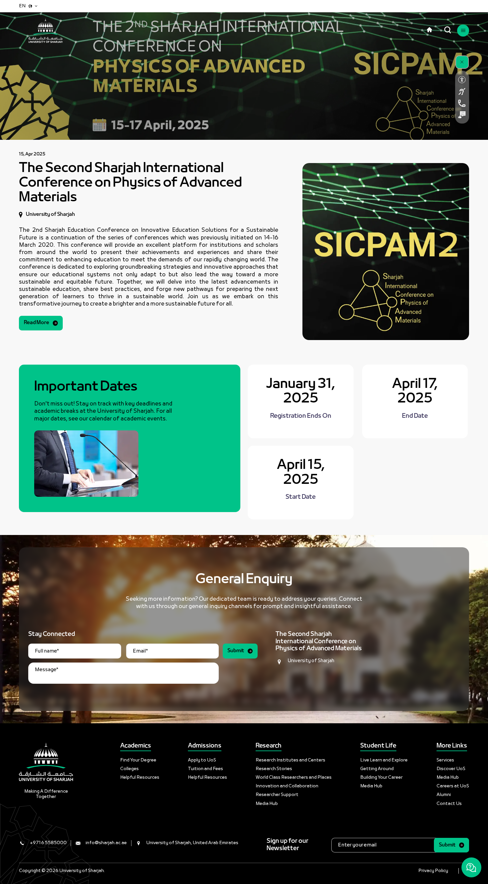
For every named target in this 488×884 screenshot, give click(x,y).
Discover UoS (451, 769)
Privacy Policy (433, 871)
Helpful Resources (139, 777)
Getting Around (377, 769)
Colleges (129, 769)
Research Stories (274, 769)
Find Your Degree (138, 760)
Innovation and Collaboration (287, 786)
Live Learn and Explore (384, 760)
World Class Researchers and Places (294, 777)
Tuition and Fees (205, 769)
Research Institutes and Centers (290, 760)
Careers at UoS (453, 786)
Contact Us (449, 804)
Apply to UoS (202, 760)
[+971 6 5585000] (462, 103)
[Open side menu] (463, 30)
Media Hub (267, 804)
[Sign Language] (462, 91)
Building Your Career (381, 777)
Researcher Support (277, 795)
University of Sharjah (310, 661)
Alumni (444, 795)
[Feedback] (462, 115)
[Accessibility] (462, 79)
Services (445, 760)
